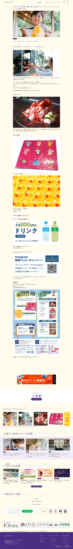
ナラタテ (64, 538)
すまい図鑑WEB (66, 535)
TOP (4, 531)
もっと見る (36, 486)
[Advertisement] (36, 371)
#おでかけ (23, 41)
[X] (55, 511)
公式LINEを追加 (27, 511)
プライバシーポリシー (55, 535)
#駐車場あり (36, 41)
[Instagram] (50, 511)
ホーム (41, 535)
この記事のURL (36, 399)
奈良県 (18, 41)
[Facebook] (60, 511)
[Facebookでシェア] (36, 396)
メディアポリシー (54, 538)
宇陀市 (15, 41)
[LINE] (65, 511)
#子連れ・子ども (29, 41)
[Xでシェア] (33, 396)
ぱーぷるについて (43, 538)
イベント (8, 531)
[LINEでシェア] (40, 396)
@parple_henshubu (36, 504)
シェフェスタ (65, 543)
